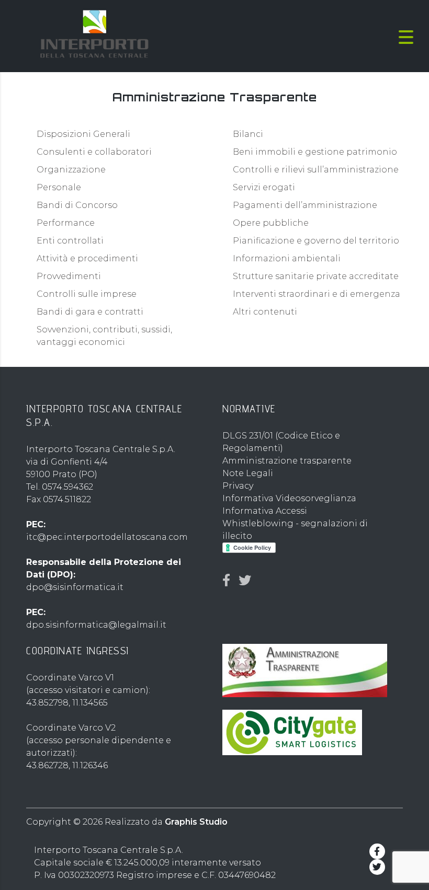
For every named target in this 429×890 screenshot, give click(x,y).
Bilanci (248, 134)
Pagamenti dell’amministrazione (305, 205)
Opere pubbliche (271, 223)
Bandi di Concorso (77, 205)
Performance (66, 223)
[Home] (94, 36)
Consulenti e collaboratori (94, 152)
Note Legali (247, 473)
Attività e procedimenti (87, 258)
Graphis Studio (196, 822)
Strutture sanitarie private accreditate (316, 276)
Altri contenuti (265, 312)
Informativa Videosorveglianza (289, 498)
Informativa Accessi (264, 511)
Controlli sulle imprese (87, 294)
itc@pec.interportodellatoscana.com (107, 537)
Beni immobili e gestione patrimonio (315, 152)
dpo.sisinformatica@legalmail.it (96, 625)
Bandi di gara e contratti (90, 312)
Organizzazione (71, 170)
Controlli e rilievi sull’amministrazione (316, 170)
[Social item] (226, 580)
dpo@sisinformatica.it (74, 587)
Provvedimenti (69, 276)
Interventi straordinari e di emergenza (316, 294)
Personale (59, 187)
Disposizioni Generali (83, 134)
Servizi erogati (264, 187)
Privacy (237, 486)
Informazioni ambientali (287, 258)
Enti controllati (70, 241)
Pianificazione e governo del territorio (316, 241)
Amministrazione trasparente (287, 461)
